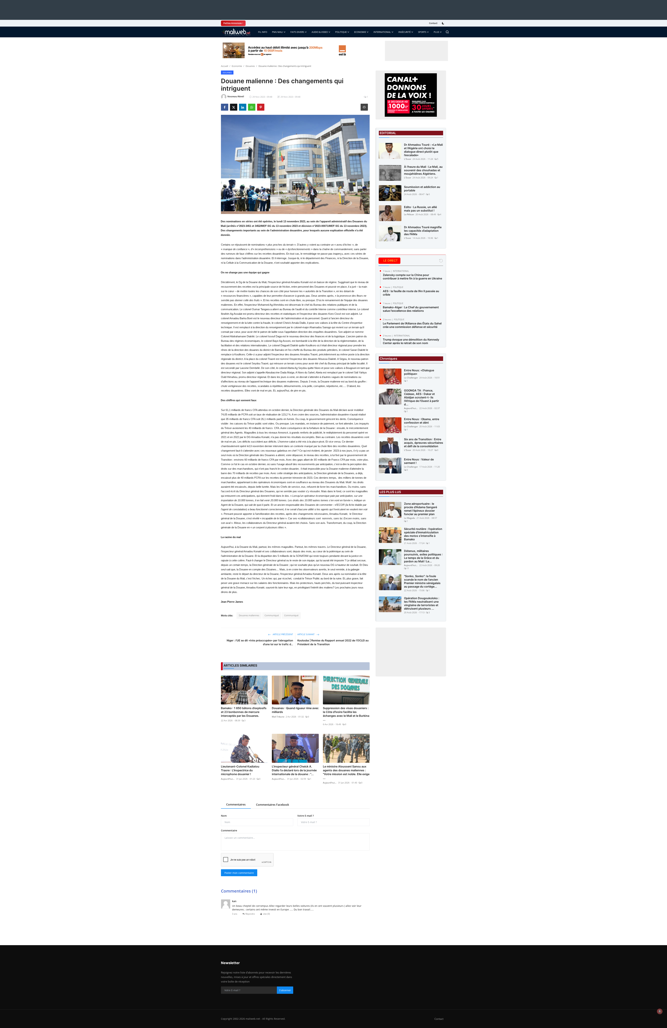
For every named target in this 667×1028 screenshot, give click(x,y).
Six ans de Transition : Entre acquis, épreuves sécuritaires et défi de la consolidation (423, 442)
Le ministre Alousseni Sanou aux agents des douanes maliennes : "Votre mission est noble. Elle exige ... (346, 772)
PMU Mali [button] (277, 32)
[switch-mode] (443, 23)
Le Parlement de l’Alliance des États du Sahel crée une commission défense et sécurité (412, 325)
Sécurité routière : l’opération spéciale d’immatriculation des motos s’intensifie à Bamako (423, 534)
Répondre (250, 913)
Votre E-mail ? (305, 815)
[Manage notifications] (659, 1011)
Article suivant (306, 634)
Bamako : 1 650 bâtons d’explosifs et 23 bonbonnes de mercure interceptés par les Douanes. (243, 711)
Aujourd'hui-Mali (228, 778)
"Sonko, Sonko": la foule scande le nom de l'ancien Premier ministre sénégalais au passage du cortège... (422, 581)
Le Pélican (409, 214)
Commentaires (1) (239, 891)
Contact (433, 23)
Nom (224, 815)
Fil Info (262, 32)
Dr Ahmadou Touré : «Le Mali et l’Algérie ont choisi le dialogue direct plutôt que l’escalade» (423, 150)
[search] (447, 32)
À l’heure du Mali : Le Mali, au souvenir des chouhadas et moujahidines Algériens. (423, 170)
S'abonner (285, 990)
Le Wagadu (409, 518)
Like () (266, 913)
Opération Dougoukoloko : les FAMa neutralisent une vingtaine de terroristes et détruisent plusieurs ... (421, 603)
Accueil (224, 66)
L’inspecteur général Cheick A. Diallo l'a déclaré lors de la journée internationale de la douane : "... (294, 770)
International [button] (382, 32)
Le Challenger (411, 377)
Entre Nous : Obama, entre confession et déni (421, 420)
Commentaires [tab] (236, 804)
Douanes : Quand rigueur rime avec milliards (295, 710)
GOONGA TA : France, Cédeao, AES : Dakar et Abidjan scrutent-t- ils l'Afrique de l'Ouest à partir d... (421, 397)
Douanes (250, 66)
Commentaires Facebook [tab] (272, 805)
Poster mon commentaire (239, 872)
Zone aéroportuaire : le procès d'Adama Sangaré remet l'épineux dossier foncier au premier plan (420, 509)
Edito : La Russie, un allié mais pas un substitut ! (420, 208)
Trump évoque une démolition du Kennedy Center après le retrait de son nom (411, 341)
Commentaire (229, 830)
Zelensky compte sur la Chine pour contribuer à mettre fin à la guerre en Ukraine (412, 276)
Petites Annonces (232, 23)
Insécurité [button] (404, 32)
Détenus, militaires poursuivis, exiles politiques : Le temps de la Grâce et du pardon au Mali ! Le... (423, 556)
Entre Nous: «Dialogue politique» (419, 372)
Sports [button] (422, 32)
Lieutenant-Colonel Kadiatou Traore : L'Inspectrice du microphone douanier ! (240, 770)
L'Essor (407, 159)
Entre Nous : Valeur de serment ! (419, 461)
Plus (436, 32)
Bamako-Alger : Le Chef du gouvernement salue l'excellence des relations (411, 308)
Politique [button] (341, 32)
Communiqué (272, 615)
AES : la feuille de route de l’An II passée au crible (411, 292)
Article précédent (282, 634)
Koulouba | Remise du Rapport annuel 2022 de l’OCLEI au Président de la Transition (333, 642)
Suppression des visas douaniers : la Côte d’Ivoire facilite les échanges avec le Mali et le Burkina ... (346, 713)
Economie (237, 66)
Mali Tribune (278, 716)
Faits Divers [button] (297, 32)
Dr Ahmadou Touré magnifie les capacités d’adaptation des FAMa (423, 230)
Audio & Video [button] (320, 32)
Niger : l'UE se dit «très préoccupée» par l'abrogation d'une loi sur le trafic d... (260, 642)
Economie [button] (360, 32)
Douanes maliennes (249, 615)
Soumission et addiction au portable (422, 188)
